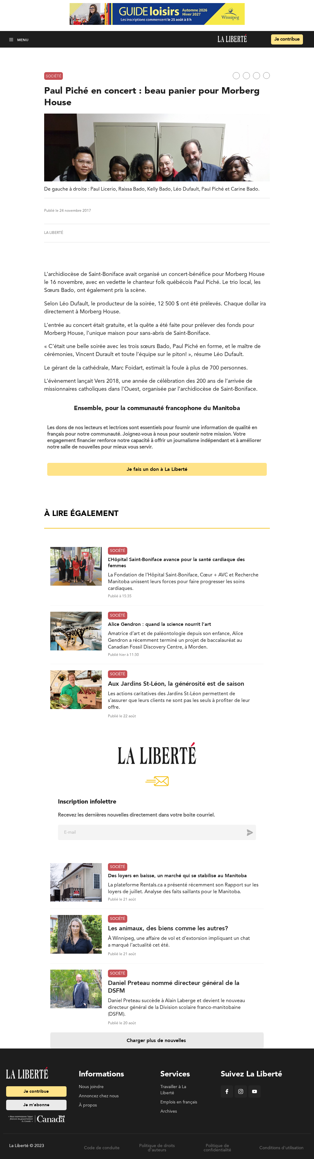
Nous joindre (91, 1087)
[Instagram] (241, 1096)
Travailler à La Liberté (173, 1090)
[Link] (266, 75)
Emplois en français (178, 1102)
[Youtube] (254, 1096)
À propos (88, 1105)
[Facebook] (227, 1096)
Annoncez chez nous (99, 1096)
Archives (168, 1111)
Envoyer (245, 832)
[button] (11, 39)
